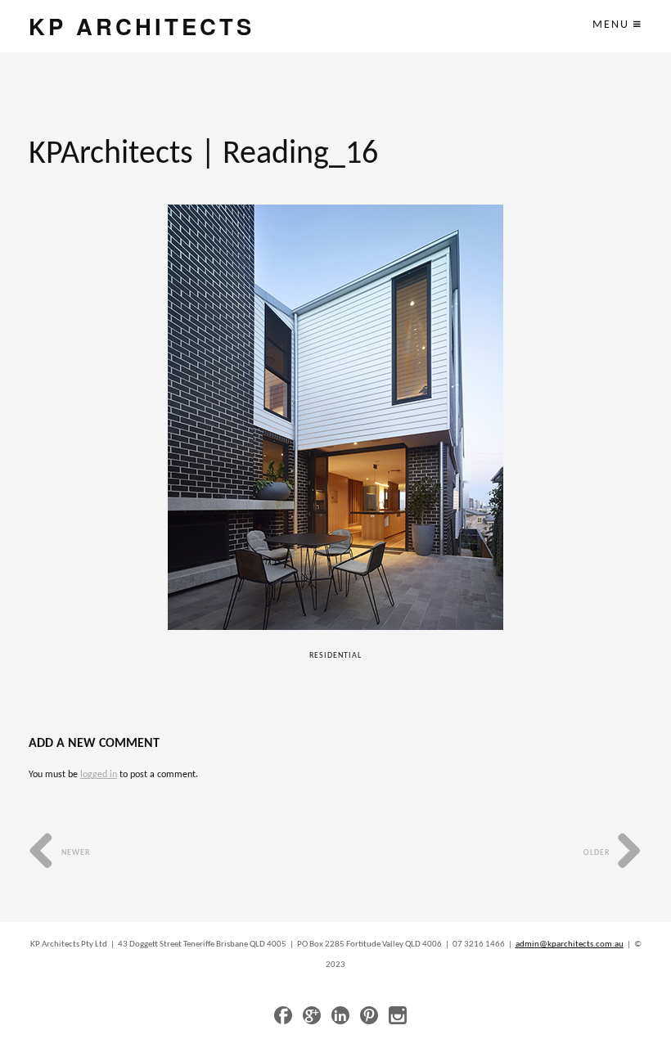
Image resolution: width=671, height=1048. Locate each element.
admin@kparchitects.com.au (570, 944)
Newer (74, 852)
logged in (98, 775)
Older (597, 852)
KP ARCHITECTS (141, 26)
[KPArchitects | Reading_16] (335, 417)
